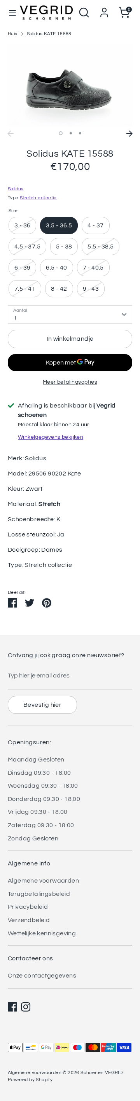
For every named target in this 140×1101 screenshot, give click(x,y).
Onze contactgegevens (42, 975)
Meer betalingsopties (70, 382)
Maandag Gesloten (36, 759)
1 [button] (61, 133)
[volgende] (129, 133)
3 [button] (80, 133)
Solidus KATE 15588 (49, 33)
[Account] (104, 9)
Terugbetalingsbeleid (39, 894)
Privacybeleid (28, 907)
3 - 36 (22, 225)
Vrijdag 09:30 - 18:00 (37, 812)
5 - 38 (64, 246)
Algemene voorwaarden (43, 881)
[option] (70, 85)
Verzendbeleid (29, 920)
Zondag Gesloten (33, 838)
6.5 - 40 (56, 268)
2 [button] (71, 133)
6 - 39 (22, 268)
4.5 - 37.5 (27, 246)
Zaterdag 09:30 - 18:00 (41, 825)
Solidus (16, 188)
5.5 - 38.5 (101, 246)
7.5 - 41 (24, 289)
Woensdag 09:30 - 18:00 (43, 786)
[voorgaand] (10, 133)
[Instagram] (25, 1007)
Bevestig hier (42, 705)
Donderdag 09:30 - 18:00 (44, 799)
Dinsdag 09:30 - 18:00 (39, 773)
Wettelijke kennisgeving (42, 933)
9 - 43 (91, 289)
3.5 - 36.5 (59, 225)
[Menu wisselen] (10, 12)
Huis (13, 33)
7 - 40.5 (93, 268)
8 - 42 (59, 289)
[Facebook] (12, 1007)
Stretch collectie (38, 197)
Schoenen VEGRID (101, 1072)
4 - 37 (95, 225)
